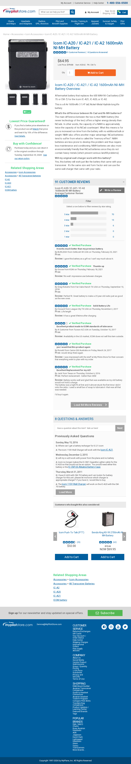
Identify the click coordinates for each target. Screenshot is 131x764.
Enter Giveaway (34, 388)
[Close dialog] (124, 343)
